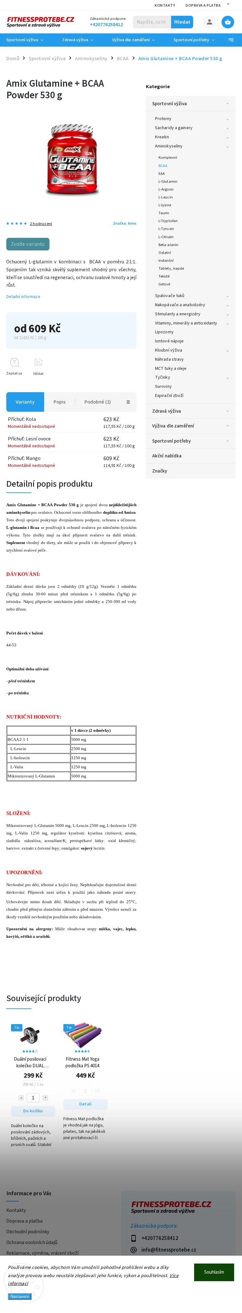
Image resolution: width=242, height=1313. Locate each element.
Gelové (164, 284)
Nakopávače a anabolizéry (180, 305)
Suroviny (163, 386)
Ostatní (164, 252)
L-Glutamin (167, 181)
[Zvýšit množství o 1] (45, 1098)
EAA (161, 173)
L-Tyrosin (166, 229)
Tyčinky (162, 377)
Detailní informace (23, 297)
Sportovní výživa (169, 103)
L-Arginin (166, 189)
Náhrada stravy (169, 359)
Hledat (182, 22)
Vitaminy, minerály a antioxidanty (186, 323)
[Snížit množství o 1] (21, 1098)
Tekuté (164, 276)
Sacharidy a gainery (174, 128)
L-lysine (164, 205)
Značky (159, 470)
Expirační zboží (169, 396)
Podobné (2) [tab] (97, 401)
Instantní (166, 260)
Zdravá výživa (166, 411)
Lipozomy (164, 332)
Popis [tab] (60, 401)
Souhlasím (214, 1272)
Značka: (124, 223)
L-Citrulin (166, 237)
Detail (85, 1104)
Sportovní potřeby (171, 441)
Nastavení (19, 1296)
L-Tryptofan (168, 221)
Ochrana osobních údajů (31, 1242)
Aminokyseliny (168, 146)
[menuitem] (29, 40)
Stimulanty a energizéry (177, 314)
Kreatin (162, 137)
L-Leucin (165, 197)
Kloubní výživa (168, 350)
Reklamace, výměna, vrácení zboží (42, 1253)
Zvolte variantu (28, 244)
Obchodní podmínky (27, 1231)
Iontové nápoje (169, 341)
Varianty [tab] (25, 401)
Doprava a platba (203, 5)
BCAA (162, 166)
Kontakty (165, 5)
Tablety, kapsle (171, 268)
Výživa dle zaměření (173, 425)
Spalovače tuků (169, 296)
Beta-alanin (168, 245)
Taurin (164, 213)
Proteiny (163, 119)
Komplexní (167, 157)
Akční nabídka (167, 455)
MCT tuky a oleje (171, 368)
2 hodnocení (41, 224)
